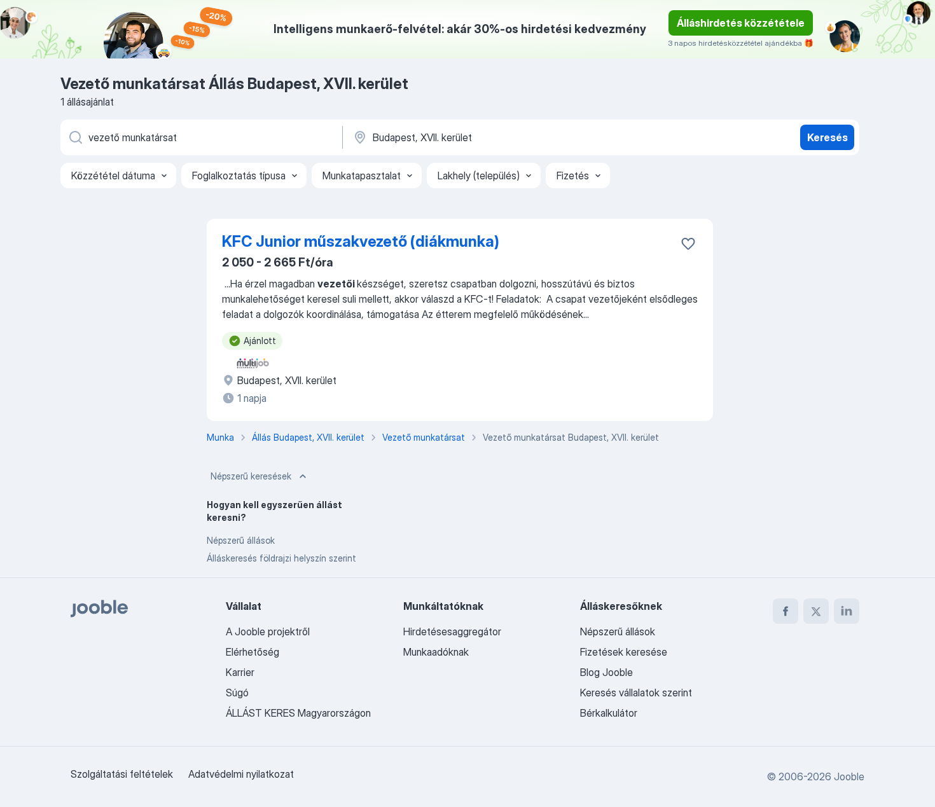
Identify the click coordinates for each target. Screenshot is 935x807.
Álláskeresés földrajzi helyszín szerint (281, 558)
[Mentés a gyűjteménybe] (688, 243)
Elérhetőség (252, 651)
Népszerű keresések (251, 476)
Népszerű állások (241, 540)
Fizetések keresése (623, 651)
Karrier (240, 672)
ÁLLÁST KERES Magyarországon (298, 713)
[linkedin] (846, 611)
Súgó (237, 692)
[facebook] (785, 611)
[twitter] (816, 611)
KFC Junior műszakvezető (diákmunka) (360, 241)
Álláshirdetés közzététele (741, 23)
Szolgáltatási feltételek (122, 774)
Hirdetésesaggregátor (452, 631)
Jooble (849, 776)
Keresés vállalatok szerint (636, 692)
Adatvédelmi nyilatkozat (241, 774)
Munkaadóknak (436, 651)
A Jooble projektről (268, 631)
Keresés (827, 137)
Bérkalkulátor (608, 713)
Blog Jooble (606, 672)
